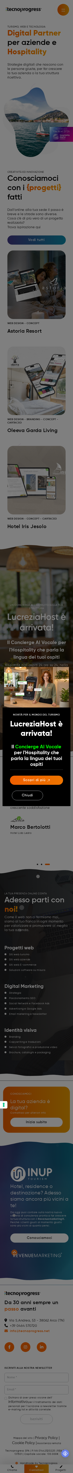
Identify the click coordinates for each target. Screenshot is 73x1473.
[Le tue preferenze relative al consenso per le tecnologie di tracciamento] (3, 1105)
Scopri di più (34, 780)
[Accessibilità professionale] (65, 1453)
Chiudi (27, 795)
